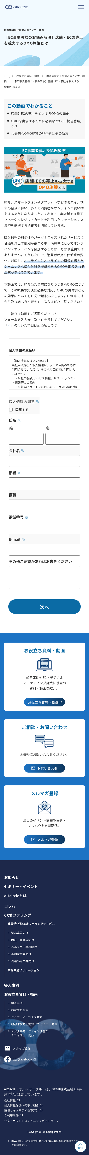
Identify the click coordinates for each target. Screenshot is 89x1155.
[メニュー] (81, 7)
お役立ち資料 (19, 1010)
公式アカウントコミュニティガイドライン (31, 1120)
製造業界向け (19, 933)
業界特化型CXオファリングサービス (31, 924)
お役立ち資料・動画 (27, 76)
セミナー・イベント (21, 886)
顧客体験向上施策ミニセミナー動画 (34, 1024)
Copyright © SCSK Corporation (44, 1132)
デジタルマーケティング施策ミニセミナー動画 (29, 1033)
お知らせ (11, 877)
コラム (9, 905)
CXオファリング (17, 914)
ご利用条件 (11, 1115)
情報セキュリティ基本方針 (21, 1110)
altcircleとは (15, 895)
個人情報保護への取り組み (21, 1105)
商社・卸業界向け (22, 940)
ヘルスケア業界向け (24, 947)
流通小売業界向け (22, 961)
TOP (6, 76)
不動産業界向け (21, 954)
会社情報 (10, 1100)
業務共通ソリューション (24, 970)
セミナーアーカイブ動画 (26, 1017)
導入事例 (11, 985)
